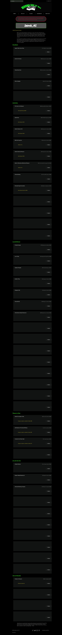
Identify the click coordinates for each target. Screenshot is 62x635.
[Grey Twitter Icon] (48, 1)
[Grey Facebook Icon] (33, 630)
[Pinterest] (50, 1)
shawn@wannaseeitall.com (45, 630)
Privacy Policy (14, 632)
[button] (49, 97)
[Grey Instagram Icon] (49, 1)
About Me (31, 36)
